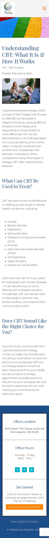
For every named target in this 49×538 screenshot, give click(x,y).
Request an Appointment (24, 507)
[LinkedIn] (31, 469)
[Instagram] (24, 469)
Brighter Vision (33, 529)
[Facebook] (17, 469)
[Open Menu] (44, 8)
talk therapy (16, 67)
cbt (4, 67)
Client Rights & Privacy (24, 521)
